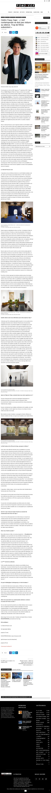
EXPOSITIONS (16, 12)
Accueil (2, 15)
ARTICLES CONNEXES (6, 669)
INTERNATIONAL (29, 12)
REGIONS (24, 17)
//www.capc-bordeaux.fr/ (6, 646)
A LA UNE (6, 15)
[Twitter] (49, 1)
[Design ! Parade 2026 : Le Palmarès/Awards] (17, 675)
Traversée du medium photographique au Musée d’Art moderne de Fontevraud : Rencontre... (45, 128)
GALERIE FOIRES (36, 12)
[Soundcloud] (47, 1)
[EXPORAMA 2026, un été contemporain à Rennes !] (37, 96)
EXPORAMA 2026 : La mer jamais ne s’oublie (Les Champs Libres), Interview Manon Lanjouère (28, 683)
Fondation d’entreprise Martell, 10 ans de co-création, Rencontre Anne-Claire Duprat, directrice (45, 119)
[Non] (49, 790)
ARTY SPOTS (22, 12)
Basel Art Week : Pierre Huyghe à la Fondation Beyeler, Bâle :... (45, 135)
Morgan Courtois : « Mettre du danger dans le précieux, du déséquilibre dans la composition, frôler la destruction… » (26, 663)
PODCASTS (10, 12)
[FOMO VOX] (25, 6)
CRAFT (13, 678)
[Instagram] (45, 1)
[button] (48, 12)
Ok (25, 790)
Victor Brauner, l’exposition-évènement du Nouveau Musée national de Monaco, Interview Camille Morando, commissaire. (27, 714)
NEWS (42, 12)
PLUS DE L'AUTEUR (16, 669)
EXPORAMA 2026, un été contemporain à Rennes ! (45, 96)
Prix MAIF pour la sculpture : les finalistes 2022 (8, 661)
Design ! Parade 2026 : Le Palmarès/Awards (27, 722)
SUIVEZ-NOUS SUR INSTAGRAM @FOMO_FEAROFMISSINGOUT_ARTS (16, 697)
